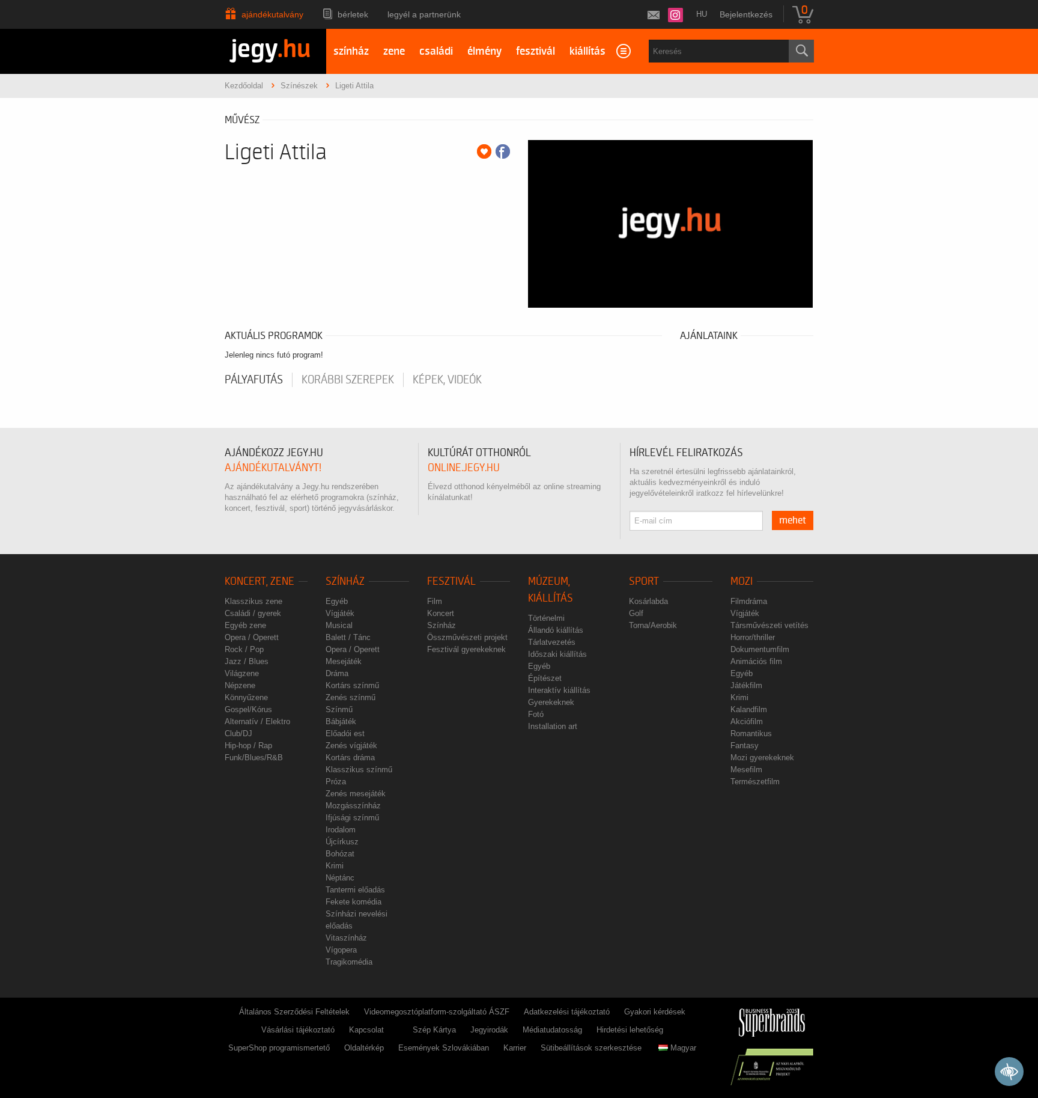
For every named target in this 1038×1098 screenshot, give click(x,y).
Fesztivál (451, 581)
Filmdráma (748, 601)
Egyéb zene (245, 625)
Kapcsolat (366, 1029)
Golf (636, 613)
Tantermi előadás (355, 889)
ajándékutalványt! (273, 468)
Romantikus (751, 733)
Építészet (545, 678)
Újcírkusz (342, 841)
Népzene (240, 685)
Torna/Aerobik (653, 625)
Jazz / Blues (247, 661)
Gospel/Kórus (248, 709)
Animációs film (756, 661)
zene (394, 51)
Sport (644, 581)
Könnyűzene (246, 697)
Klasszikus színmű (359, 769)
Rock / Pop (244, 649)
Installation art (552, 726)
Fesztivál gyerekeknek (466, 649)
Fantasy (744, 745)
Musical (339, 625)
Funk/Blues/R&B (254, 757)
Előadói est (345, 733)
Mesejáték (344, 661)
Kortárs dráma (350, 757)
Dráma (337, 673)
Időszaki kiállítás (557, 654)
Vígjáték (340, 613)
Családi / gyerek (253, 613)
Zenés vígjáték (351, 745)
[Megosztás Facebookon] (503, 151)
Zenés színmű (350, 697)
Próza (336, 781)
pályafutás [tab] (254, 379)
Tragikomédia (349, 961)
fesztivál (535, 51)
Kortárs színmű (352, 685)
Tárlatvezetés (551, 642)
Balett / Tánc (348, 637)
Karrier (514, 1047)
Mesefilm (746, 769)
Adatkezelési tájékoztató (567, 1011)
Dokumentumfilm (759, 649)
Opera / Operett (252, 637)
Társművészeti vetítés (769, 625)
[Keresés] (801, 51)
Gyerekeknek (551, 702)
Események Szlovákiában (443, 1047)
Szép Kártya (434, 1029)
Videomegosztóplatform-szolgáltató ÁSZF (436, 1011)
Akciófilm (746, 721)
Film (434, 601)
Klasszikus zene (253, 601)
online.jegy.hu (464, 468)
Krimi (335, 865)
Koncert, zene (259, 581)
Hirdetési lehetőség (629, 1029)
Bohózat (340, 853)
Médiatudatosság (552, 1029)
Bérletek (353, 14)
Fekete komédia (353, 901)
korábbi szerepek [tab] (348, 379)
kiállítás (587, 51)
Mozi (741, 581)
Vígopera (341, 949)
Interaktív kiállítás (559, 690)
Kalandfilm (748, 709)
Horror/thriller (752, 637)
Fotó (536, 714)
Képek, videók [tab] (447, 379)
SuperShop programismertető (279, 1047)
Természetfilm (755, 781)
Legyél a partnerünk (424, 14)
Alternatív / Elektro (257, 721)
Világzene (242, 673)
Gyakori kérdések (654, 1011)
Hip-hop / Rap (248, 745)
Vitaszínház (346, 937)
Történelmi (546, 618)
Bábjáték (341, 721)
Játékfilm (746, 685)
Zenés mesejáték (356, 793)
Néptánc (340, 877)
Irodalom (341, 829)
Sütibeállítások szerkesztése (591, 1047)
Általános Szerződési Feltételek (294, 1011)
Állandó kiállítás (555, 630)
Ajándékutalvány (272, 14)
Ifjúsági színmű (352, 817)
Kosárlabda (648, 601)
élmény (484, 51)
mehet (792, 520)
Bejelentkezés (746, 14)
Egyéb (337, 601)
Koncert (440, 613)
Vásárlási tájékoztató (298, 1029)
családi (436, 51)
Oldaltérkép (364, 1047)
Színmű (339, 709)
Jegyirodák (489, 1029)
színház (351, 51)
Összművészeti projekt (467, 637)
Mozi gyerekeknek (762, 757)
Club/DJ (238, 733)
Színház (345, 581)
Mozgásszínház (353, 805)
